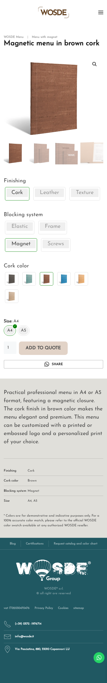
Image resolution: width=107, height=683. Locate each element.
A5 (35, 500)
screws (56, 244)
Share (57, 364)
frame (52, 226)
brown (32, 480)
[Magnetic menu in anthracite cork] (11, 279)
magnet (33, 490)
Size (7, 321)
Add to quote (43, 348)
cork (31, 470)
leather (49, 192)
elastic (19, 226)
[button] (100, 12)
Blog (13, 543)
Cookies (63, 608)
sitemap (78, 608)
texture (85, 192)
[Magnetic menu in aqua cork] (29, 279)
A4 (30, 500)
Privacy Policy (44, 608)
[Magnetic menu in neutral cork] (11, 296)
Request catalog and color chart (75, 543)
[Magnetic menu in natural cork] (81, 279)
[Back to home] (53, 12)
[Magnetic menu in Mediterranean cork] (64, 279)
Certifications (35, 543)
